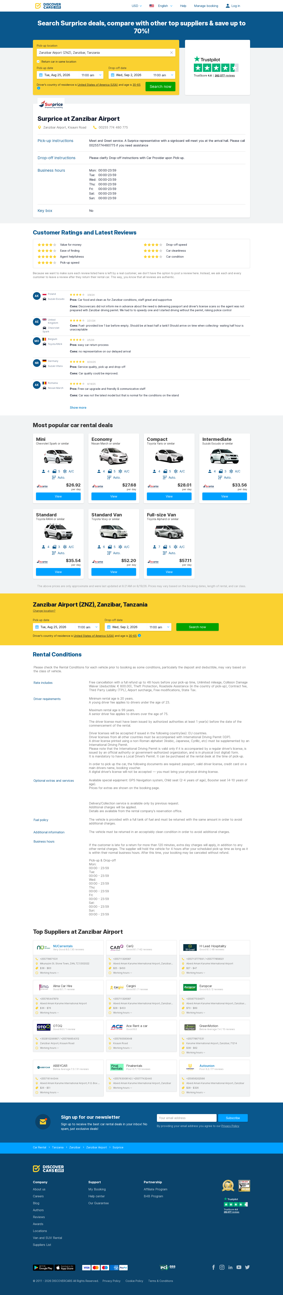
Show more (78, 407)
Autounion (206, 1066)
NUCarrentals (63, 946)
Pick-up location (47, 45)
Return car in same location (59, 61)
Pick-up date (45, 68)
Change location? (44, 610)
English (163, 6)
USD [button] (135, 6)
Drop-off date (117, 68)
